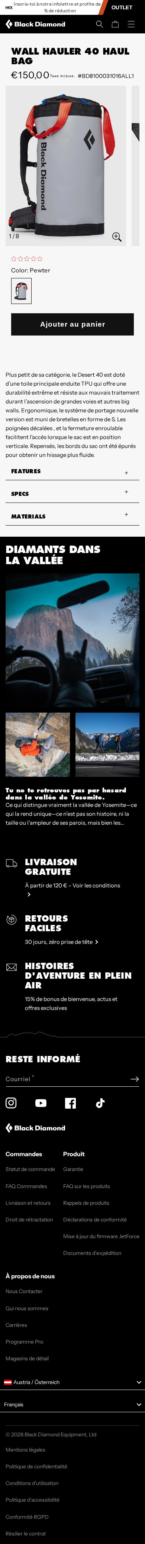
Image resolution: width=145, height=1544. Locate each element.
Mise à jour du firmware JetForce (101, 1236)
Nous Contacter (24, 1291)
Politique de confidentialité (36, 1466)
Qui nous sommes (27, 1308)
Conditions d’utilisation (32, 1483)
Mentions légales (25, 1449)
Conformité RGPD (27, 1517)
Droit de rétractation (29, 1219)
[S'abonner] (134, 1079)
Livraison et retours (28, 1203)
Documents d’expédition (92, 1253)
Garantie (73, 1169)
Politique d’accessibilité (32, 1499)
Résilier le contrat (26, 1533)
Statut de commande (30, 1169)
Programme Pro (24, 1341)
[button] (99, 24)
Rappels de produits (86, 1203)
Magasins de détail (27, 1358)
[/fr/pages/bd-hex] (9, 7)
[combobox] (72, 1382)
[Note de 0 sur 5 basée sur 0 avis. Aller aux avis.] (28, 258)
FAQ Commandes (26, 1186)
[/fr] (37, 24)
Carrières (16, 1325)
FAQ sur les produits (86, 1186)
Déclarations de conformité (95, 1219)
